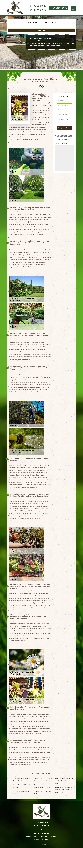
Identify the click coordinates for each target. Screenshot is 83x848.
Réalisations (59, 8)
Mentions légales (41, 839)
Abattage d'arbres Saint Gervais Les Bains (20, 780)
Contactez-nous (41, 844)
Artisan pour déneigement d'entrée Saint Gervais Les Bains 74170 (63, 789)
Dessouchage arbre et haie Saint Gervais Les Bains (43, 780)
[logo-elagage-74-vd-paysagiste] (15, 8)
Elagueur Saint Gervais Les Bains (43, 792)
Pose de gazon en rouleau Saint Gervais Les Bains (42, 786)
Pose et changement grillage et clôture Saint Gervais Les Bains (64, 781)
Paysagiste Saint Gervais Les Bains (22, 792)
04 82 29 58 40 (38, 5)
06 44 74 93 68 (38, 9)
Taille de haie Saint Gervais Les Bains (21, 786)
